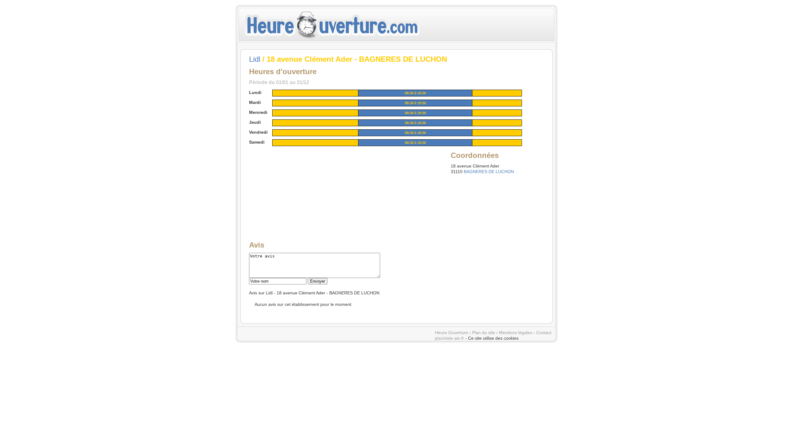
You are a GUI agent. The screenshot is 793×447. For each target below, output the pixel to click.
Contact (543, 332)
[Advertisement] (296, 189)
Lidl (254, 59)
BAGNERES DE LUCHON (489, 171)
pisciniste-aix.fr (449, 338)
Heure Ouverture (451, 332)
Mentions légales (515, 332)
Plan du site (483, 332)
